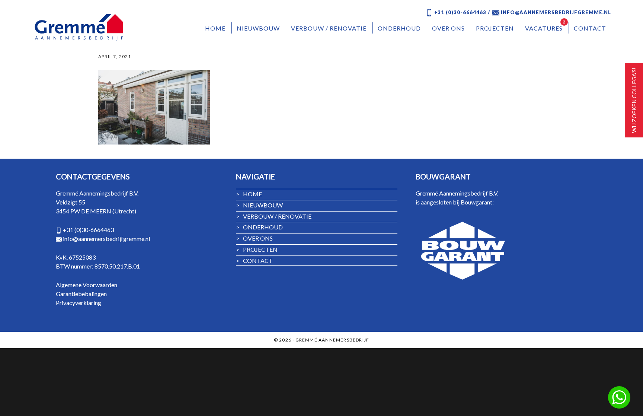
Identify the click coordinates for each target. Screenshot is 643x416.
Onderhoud (259, 227)
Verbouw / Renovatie (273, 216)
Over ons (254, 238)
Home (249, 193)
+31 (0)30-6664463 (88, 229)
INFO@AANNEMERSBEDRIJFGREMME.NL (555, 12)
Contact (254, 260)
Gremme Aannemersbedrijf (80, 27)
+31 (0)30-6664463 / (461, 12)
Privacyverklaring (78, 302)
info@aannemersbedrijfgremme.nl (106, 238)
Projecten (257, 249)
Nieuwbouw (259, 205)
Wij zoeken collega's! (634, 100)
